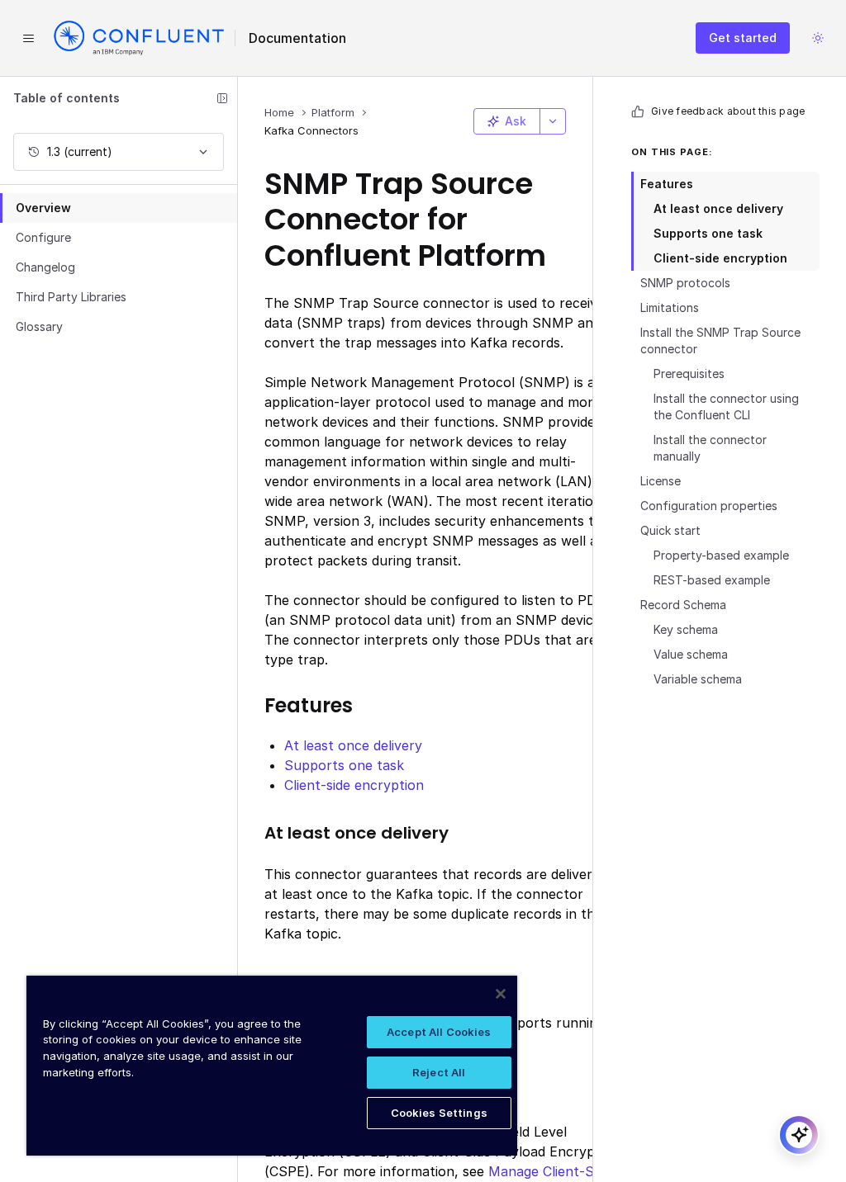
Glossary (39, 326)
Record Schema (683, 605)
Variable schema (698, 679)
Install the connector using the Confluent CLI (726, 406)
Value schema (691, 654)
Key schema (686, 629)
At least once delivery (718, 208)
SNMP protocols (685, 283)
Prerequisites (689, 373)
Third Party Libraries (71, 297)
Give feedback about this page (728, 111)
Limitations (669, 307)
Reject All (438, 1072)
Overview (43, 208)
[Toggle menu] (28, 38)
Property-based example (721, 555)
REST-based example (712, 580)
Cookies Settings (439, 1112)
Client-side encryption (720, 258)
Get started (743, 38)
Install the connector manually (710, 448)
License (660, 481)
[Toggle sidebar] (222, 98)
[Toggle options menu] (552, 121)
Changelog (45, 267)
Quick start (670, 530)
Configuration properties (708, 506)
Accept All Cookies (439, 1031)
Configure (43, 237)
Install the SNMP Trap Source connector (720, 340)
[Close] (501, 994)
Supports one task (708, 233)
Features (666, 184)
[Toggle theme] (818, 38)
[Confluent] (138, 38)
